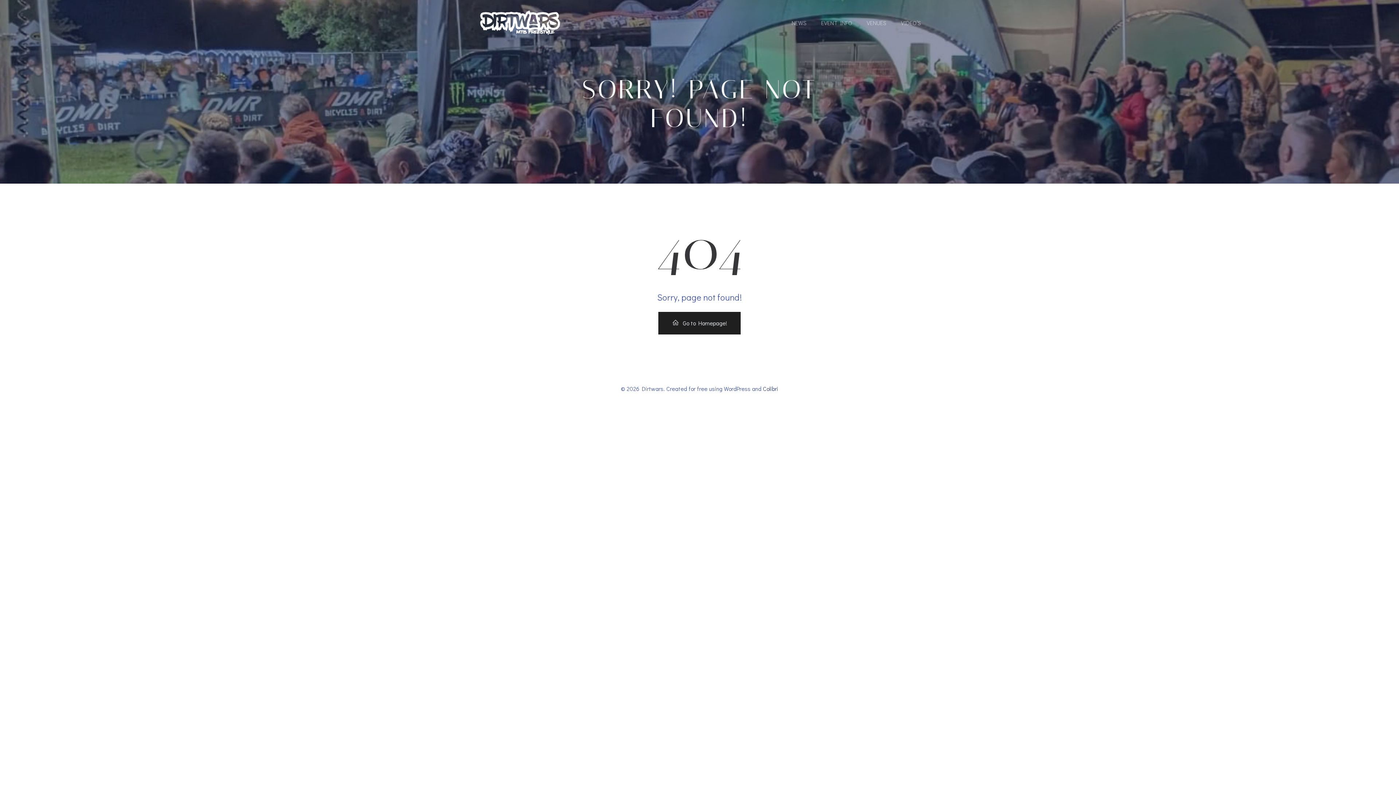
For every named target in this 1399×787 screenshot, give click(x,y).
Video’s (911, 23)
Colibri (770, 388)
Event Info (836, 23)
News (799, 23)
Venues (876, 23)
